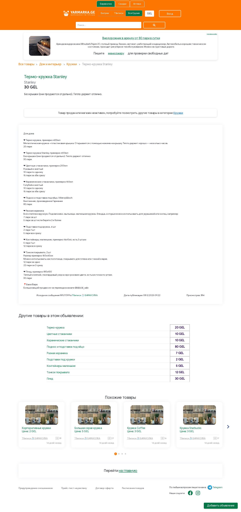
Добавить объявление (220, 505)
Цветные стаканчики (59, 334)
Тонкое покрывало (58, 372)
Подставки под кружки (61, 359)
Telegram (217, 487)
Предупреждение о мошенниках (36, 488)
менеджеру (116, 53)
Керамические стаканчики (63, 340)
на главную (128, 470)
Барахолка (105, 3)
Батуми (105, 13)
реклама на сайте (212, 34)
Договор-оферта (104, 488)
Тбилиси (118, 13)
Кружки (72, 64)
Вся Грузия (134, 13)
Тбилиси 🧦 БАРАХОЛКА (85, 295)
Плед (50, 378)
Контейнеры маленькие (61, 366)
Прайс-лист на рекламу (74, 488)
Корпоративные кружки (36, 428)
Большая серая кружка (88, 428)
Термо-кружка (55, 327)
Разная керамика (57, 353)
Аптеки (137, 3)
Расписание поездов (133, 488)
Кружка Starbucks (190, 428)
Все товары (26, 64)
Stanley (30, 82)
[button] (228, 426)
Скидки (122, 3)
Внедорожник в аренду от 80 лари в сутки (131, 38)
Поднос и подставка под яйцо (65, 346)
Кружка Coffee (136, 428)
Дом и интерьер (50, 64)
